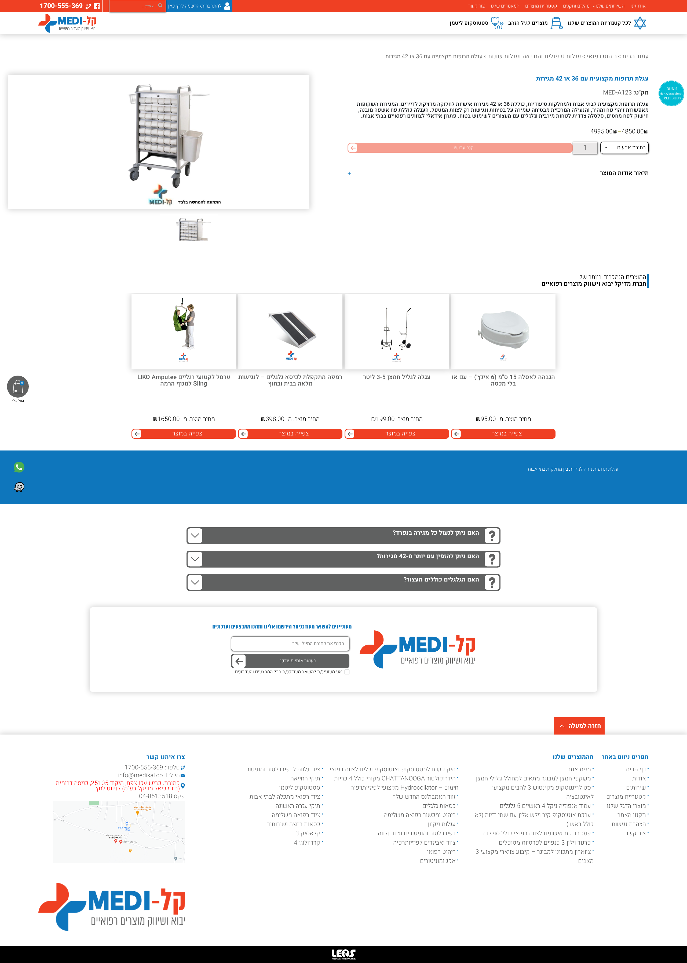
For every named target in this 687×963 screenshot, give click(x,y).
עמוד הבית (635, 56)
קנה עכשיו (464, 147)
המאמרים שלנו (505, 6)
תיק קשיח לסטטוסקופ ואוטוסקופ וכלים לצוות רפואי (393, 769)
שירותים (636, 787)
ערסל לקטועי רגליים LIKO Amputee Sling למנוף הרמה (183, 380)
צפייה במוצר (507, 433)
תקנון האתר (631, 815)
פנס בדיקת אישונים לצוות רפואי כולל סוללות (537, 833)
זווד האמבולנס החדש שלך (424, 796)
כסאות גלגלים (439, 806)
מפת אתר (579, 769)
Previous (610, 485)
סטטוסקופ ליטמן (299, 787)
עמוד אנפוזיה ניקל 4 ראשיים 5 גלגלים (545, 806)
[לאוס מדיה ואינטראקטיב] (343, 954)
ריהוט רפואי (602, 56)
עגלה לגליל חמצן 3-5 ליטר (397, 377)
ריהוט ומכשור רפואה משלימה (420, 815)
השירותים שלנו (609, 6)
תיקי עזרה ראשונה (298, 806)
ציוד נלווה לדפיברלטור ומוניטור (283, 769)
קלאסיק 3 (307, 833)
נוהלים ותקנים (576, 6)
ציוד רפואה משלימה (296, 815)
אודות (639, 778)
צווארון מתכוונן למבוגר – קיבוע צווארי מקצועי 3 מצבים (535, 856)
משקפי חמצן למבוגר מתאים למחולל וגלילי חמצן (533, 778)
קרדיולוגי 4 (307, 842)
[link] (19, 467)
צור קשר (476, 6)
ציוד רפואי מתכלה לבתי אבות (285, 796)
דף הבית (636, 769)
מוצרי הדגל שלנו (626, 806)
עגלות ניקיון (442, 824)
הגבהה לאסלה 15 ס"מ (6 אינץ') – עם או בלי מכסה (503, 380)
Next (594, 485)
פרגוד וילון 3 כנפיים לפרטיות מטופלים (545, 842)
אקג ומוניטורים (438, 861)
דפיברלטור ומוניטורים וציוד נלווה (417, 833)
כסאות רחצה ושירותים (293, 824)
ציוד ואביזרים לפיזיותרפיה (424, 842)
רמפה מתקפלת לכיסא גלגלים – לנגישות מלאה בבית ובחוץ (290, 380)
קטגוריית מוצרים (541, 6)
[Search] (160, 5)
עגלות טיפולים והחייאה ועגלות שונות (534, 56)
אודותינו (638, 6)
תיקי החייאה (305, 778)
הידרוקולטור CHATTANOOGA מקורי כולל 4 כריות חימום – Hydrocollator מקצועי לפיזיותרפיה (396, 783)
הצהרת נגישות (629, 824)
